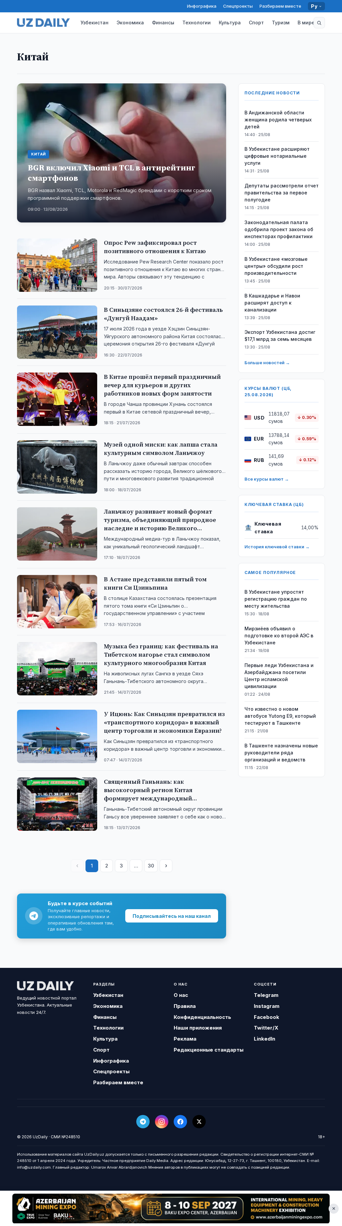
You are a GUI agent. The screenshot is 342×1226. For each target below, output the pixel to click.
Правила (185, 1006)
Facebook (266, 1017)
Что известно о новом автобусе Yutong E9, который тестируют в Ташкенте (280, 716)
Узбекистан (94, 22)
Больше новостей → (267, 362)
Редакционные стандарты (208, 1050)
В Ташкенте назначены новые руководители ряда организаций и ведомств (281, 752)
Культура (230, 22)
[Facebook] (180, 1121)
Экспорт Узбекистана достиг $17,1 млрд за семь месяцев (279, 335)
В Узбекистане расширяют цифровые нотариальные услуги (277, 156)
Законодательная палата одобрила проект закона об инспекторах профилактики (278, 229)
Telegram (266, 995)
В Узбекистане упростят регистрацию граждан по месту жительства (275, 599)
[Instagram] (161, 1121)
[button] (319, 22)
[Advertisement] (171, 1208)
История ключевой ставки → (277, 546)
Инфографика (201, 6)
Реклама (185, 1039)
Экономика (130, 22)
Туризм (281, 22)
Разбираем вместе (280, 6)
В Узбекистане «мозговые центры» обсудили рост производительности (276, 266)
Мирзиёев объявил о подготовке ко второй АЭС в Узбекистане (278, 635)
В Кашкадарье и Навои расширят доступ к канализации (272, 303)
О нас (181, 995)
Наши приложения (198, 1028)
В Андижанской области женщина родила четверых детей (278, 119)
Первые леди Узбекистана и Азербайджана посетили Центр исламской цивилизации (279, 675)
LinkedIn (264, 1039)
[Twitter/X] (199, 1121)
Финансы (163, 22)
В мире (306, 22)
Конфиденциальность (202, 1017)
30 (151, 865)
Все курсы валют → (266, 479)
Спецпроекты (238, 6)
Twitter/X (266, 1028)
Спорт (256, 22)
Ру (314, 6)
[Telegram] (143, 1121)
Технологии (196, 22)
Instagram (267, 1006)
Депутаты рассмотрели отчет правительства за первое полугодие (281, 192)
